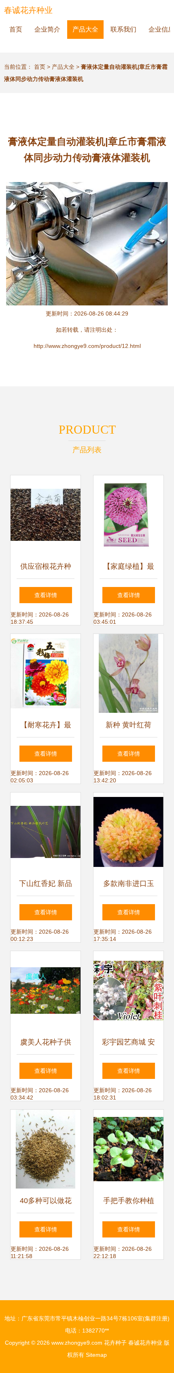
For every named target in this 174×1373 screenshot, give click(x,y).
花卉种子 (115, 1342)
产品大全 (85, 29)
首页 (15, 29)
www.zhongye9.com (76, 1342)
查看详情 (45, 595)
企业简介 (47, 29)
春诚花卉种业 (28, 10)
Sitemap (96, 1355)
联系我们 (123, 29)
